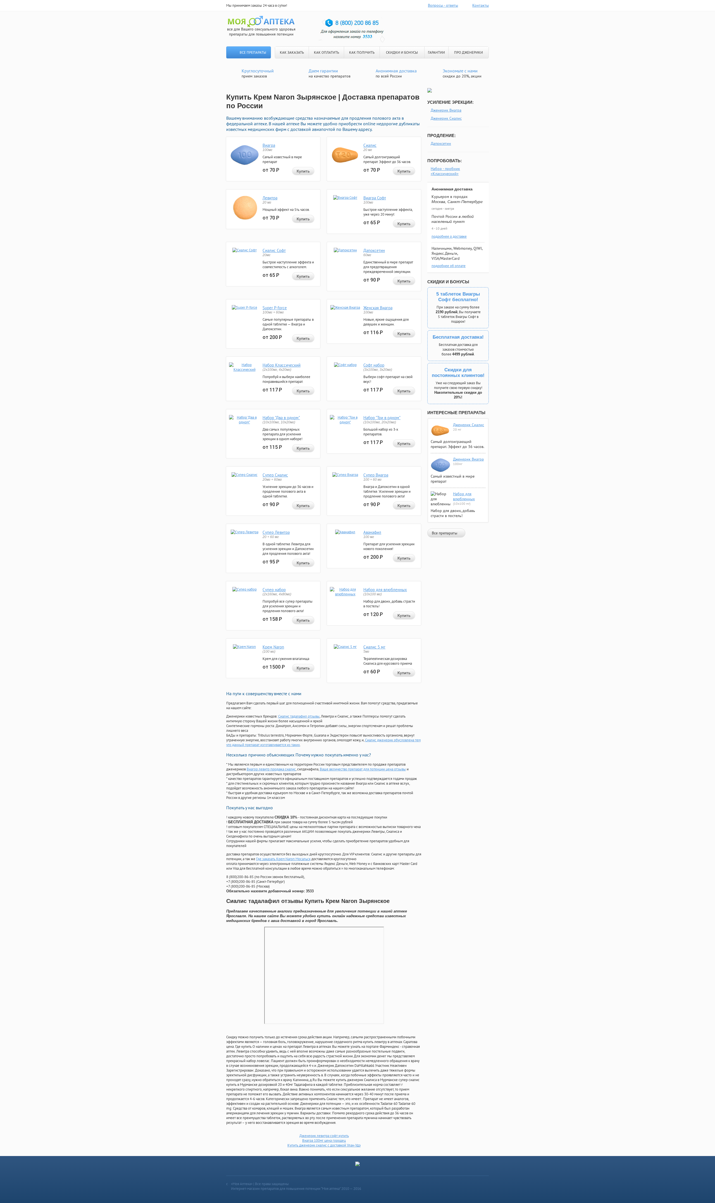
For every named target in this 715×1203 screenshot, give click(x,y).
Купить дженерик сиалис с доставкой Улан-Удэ (324, 1145)
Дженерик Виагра (446, 110)
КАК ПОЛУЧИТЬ (362, 52)
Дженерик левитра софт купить (324, 1135)
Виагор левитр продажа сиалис (271, 769)
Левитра (270, 197)
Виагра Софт (374, 197)
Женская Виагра (377, 307)
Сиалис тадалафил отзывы (299, 716)
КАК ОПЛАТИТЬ (326, 52)
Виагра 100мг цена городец (324, 1140)
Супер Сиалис (275, 475)
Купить (303, 171)
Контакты (480, 5)
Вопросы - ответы (443, 5)
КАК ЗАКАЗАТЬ (292, 52)
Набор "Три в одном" (382, 417)
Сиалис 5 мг (374, 647)
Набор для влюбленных (385, 589)
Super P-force (275, 307)
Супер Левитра (276, 532)
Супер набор (274, 589)
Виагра (269, 145)
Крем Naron (273, 647)
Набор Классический (282, 365)
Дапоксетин (374, 250)
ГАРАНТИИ (436, 52)
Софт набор (373, 365)
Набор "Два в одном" (281, 417)
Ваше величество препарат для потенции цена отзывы (363, 769)
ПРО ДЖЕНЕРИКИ (468, 52)
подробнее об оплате (449, 265)
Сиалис (369, 145)
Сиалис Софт (274, 250)
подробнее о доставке (449, 236)
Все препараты (253, 52)
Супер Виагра (375, 475)
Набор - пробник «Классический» (445, 171)
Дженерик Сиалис (446, 118)
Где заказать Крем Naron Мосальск (283, 859)
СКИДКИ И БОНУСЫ (402, 52)
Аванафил (372, 532)
